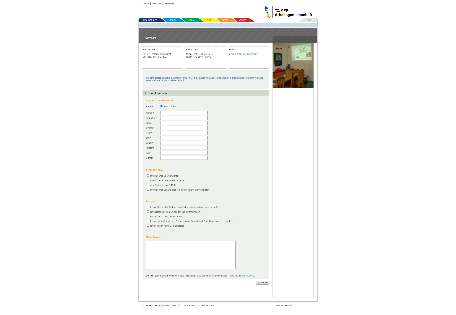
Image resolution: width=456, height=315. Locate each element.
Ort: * (148, 138)
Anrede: (150, 106)
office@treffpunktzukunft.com (243, 54)
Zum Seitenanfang (284, 305)
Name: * (150, 113)
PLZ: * (149, 133)
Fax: (148, 153)
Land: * (149, 143)
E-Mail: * (150, 158)
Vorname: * (151, 118)
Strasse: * (150, 128)
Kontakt (145, 4)
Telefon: (150, 148)
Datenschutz (169, 4)
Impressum (156, 4)
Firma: (149, 123)
